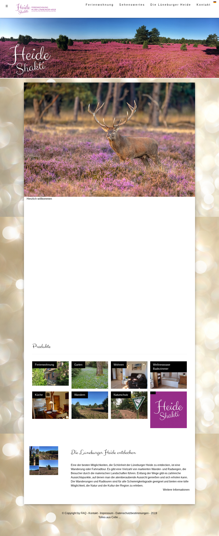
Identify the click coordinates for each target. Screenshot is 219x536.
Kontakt (204, 4)
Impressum (106, 513)
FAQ (83, 513)
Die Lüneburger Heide (170, 4)
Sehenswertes (132, 4)
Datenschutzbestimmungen (132, 513)
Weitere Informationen (176, 489)
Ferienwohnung (100, 4)
